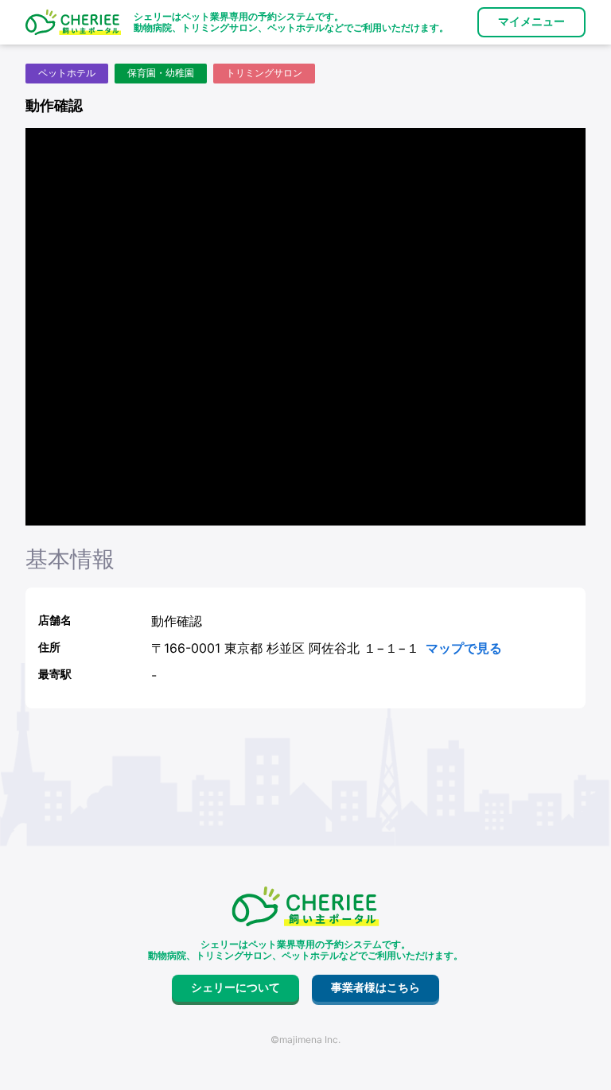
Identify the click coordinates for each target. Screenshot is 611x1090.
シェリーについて (235, 987)
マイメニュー (531, 21)
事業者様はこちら (375, 987)
